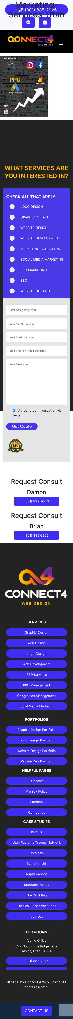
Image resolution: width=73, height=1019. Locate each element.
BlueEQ (36, 832)
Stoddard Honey (36, 885)
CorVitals (36, 853)
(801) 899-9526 (36, 501)
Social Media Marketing (36, 706)
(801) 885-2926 (36, 535)
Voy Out (36, 916)
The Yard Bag (36, 895)
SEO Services (36, 675)
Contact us (36, 812)
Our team (36, 781)
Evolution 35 (36, 864)
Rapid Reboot (36, 874)
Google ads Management (36, 696)
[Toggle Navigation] (61, 47)
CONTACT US (36, 1011)
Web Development (37, 664)
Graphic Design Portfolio (36, 730)
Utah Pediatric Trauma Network (36, 842)
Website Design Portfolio (36, 751)
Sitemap (36, 802)
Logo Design (36, 653)
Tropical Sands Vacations (36, 906)
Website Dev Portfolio (37, 761)
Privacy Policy (36, 791)
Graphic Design (36, 632)
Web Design (36, 643)
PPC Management (36, 685)
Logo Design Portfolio (36, 740)
